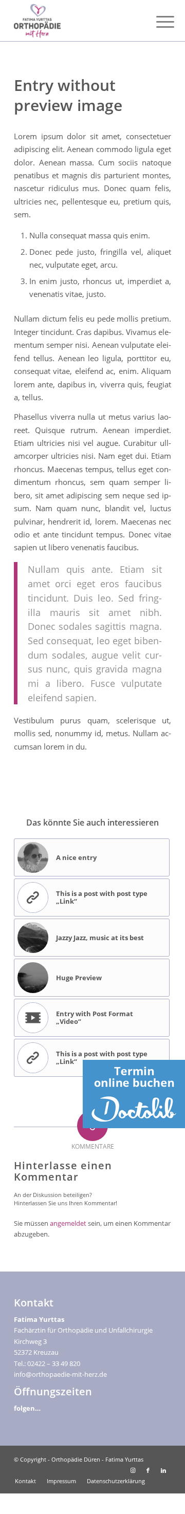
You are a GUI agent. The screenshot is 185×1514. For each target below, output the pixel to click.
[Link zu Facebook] (148, 1470)
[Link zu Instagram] (132, 1470)
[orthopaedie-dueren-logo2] (77, 20)
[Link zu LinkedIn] (163, 1470)
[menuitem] (157, 21)
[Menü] (157, 21)
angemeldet (68, 1223)
